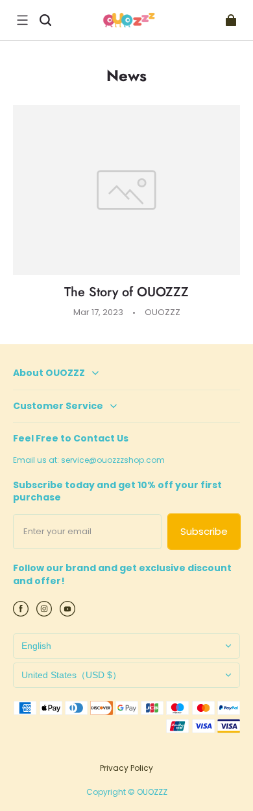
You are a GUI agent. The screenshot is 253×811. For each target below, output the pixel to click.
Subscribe (204, 531)
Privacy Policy (126, 767)
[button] (22, 20)
